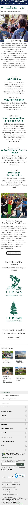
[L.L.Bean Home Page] (13, 8)
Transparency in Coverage (9, 489)
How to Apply (13, 337)
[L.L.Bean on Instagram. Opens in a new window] (8, 469)
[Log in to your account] (21, 8)
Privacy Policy (22, 467)
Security (16, 482)
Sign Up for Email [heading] (6, 457)
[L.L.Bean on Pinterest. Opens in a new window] (5, 469)
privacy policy (19, 503)
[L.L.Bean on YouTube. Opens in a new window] (11, 469)
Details (14, 5)
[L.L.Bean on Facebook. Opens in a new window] (2, 469)
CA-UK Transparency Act (8, 487)
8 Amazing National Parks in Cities (20, 378)
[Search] (2, 11)
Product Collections (7, 482)
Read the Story (14, 253)
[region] (14, 2)
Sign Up (20, 464)
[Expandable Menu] (2, 8)
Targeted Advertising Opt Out (10, 494)
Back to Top (6, 403)
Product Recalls (16, 484)
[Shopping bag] (25, 8)
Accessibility (5, 492)
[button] (20, 475)
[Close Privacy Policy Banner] (25, 500)
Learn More (20, 454)
